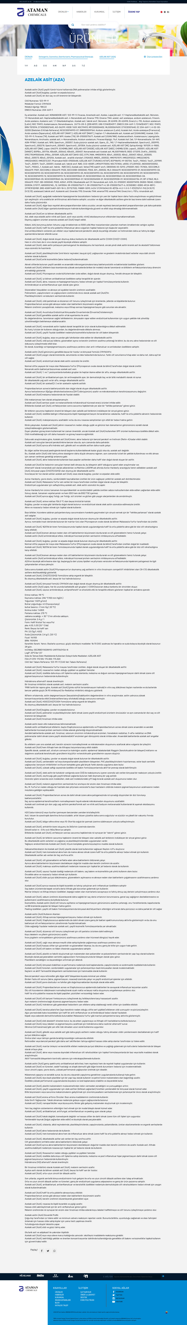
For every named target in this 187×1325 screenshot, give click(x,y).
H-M (54, 66)
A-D (35, 66)
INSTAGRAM (120, 1298)
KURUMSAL (99, 12)
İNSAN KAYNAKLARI (63, 1300)
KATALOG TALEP (61, 1305)
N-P (64, 66)
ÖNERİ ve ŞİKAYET (88, 1295)
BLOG (57, 1303)
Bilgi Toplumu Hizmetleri (147, 2)
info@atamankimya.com (41, 2)
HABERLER (81, 12)
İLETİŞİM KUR (86, 1292)
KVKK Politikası (132, 2)
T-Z (83, 66)
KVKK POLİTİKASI (87, 1300)
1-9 (26, 66)
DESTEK (84, 1297)
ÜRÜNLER (28, 57)
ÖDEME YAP (134, 12)
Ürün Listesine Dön (154, 57)
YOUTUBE (119, 1302)
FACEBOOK (120, 1292)
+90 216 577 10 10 (25, 2)
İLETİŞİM (116, 12)
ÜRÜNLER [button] (62, 12)
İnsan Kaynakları (162, 2)
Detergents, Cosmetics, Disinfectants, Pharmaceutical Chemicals (66, 57)
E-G (45, 66)
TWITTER (119, 1295)
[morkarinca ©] (166, 1312)
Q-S (73, 66)
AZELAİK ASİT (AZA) (107, 57)
